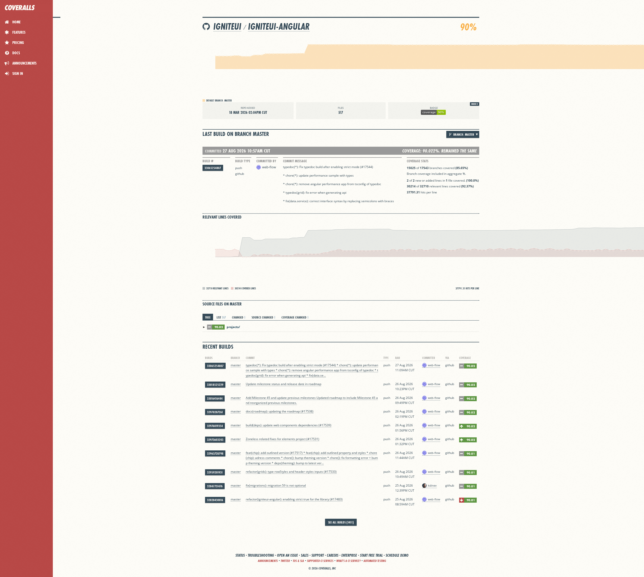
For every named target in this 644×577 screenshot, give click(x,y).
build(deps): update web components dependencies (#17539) (288, 425)
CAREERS (332, 555)
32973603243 (215, 440)
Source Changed (263, 317)
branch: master (463, 134)
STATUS (240, 555)
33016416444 (215, 398)
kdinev (432, 485)
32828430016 (215, 500)
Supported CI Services (320, 561)
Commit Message (295, 161)
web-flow (269, 167)
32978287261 (215, 412)
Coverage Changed (295, 317)
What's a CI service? (348, 561)
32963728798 (215, 453)
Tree (208, 317)
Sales (304, 555)
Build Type (242, 161)
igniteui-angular (279, 26)
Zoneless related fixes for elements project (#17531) (282, 439)
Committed (213, 151)
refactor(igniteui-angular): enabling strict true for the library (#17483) (294, 499)
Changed (239, 317)
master (236, 365)
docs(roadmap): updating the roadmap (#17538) (279, 411)
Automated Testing (375, 561)
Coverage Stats (417, 161)
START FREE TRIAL (371, 555)
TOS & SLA (298, 561)
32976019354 (215, 426)
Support (317, 555)
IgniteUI (227, 26)
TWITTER (285, 561)
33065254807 (213, 168)
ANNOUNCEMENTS (268, 561)
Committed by (266, 161)
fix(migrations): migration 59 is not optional (276, 485)
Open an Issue (287, 555)
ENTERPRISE (349, 555)
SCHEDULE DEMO (397, 555)
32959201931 (215, 472)
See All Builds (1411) (341, 522)
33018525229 (215, 385)
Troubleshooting (261, 555)
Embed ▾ (474, 104)
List (221, 317)
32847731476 (215, 486)
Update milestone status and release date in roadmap (283, 384)
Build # (208, 161)
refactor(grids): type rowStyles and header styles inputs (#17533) (291, 472)
